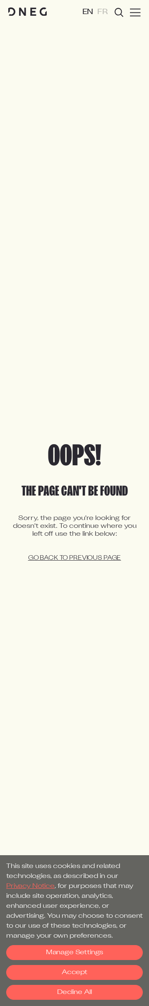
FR (102, 12)
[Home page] (27, 12)
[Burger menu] (135, 12)
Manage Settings (74, 952)
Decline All (74, 992)
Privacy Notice (30, 886)
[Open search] (119, 12)
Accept (74, 972)
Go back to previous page (74, 558)
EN (88, 12)
